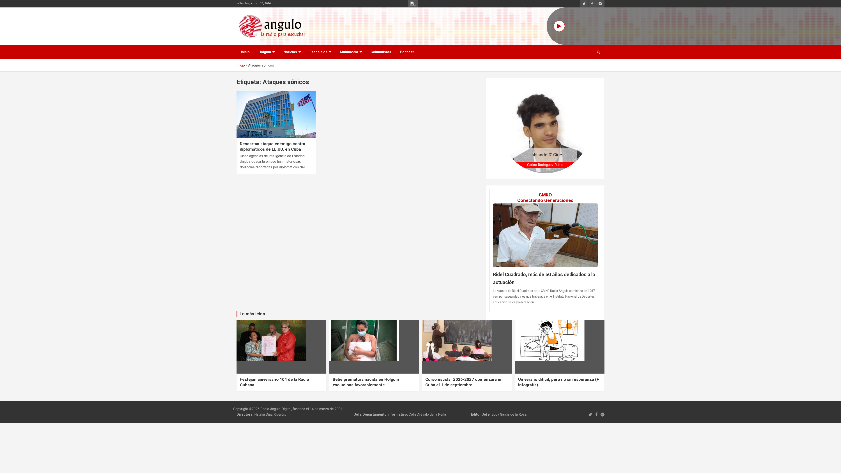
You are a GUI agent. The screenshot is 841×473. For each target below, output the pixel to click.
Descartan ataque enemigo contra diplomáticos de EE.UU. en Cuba (272, 146)
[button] (507, 128)
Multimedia (349, 52)
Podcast (407, 52)
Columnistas (381, 52)
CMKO (545, 195)
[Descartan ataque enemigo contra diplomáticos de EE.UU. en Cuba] (276, 114)
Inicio (245, 52)
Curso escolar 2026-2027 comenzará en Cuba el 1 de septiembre (464, 382)
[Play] (559, 26)
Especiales (318, 52)
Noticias (290, 52)
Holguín (264, 52)
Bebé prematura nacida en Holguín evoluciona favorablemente (366, 382)
